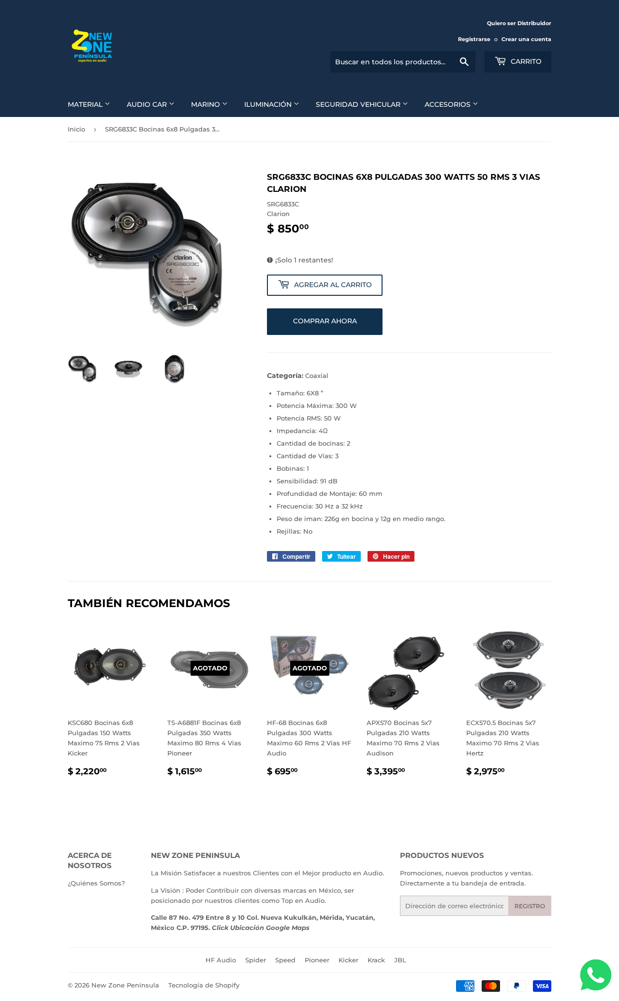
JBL (400, 960)
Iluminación (269, 104)
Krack (376, 960)
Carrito (525, 61)
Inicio (76, 129)
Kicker (348, 960)
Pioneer (317, 960)
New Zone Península (125, 985)
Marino (206, 104)
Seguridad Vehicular (359, 104)
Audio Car (148, 104)
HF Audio (221, 960)
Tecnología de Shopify (203, 985)
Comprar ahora (325, 321)
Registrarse (474, 39)
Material (86, 104)
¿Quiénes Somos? (96, 883)
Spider (255, 960)
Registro (530, 906)
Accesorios (448, 104)
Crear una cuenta (526, 39)
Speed (285, 960)
